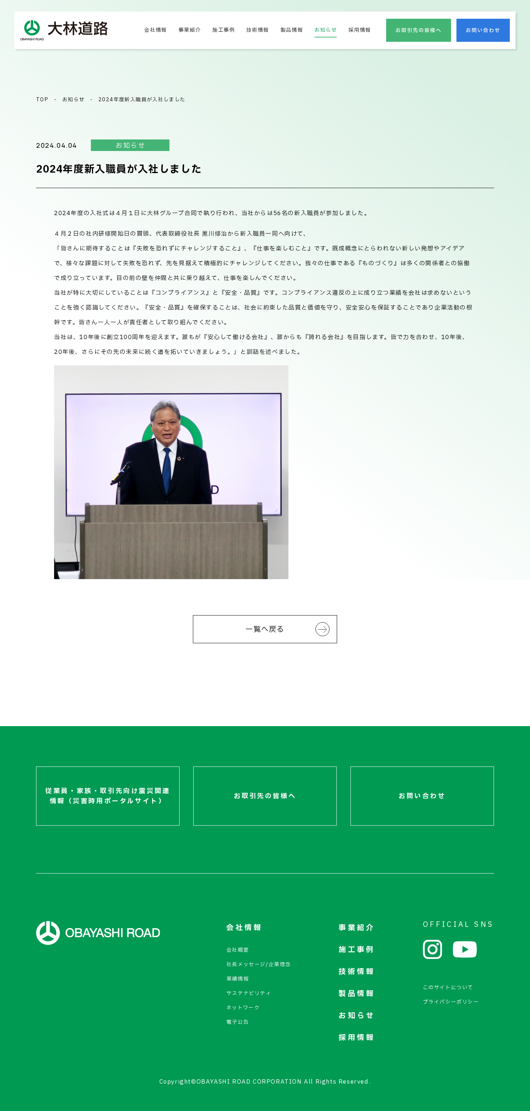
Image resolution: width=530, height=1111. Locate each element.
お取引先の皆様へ (419, 30)
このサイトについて (448, 987)
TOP (42, 99)
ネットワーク (243, 1008)
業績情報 (237, 979)
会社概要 (237, 950)
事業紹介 (189, 30)
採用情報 (359, 30)
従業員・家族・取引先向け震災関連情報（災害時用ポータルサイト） (107, 796)
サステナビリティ (248, 993)
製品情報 (292, 30)
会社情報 (155, 30)
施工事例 (223, 30)
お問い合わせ (483, 30)
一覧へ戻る (265, 629)
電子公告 (237, 1022)
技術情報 (257, 30)
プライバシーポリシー (451, 1002)
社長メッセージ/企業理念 (258, 964)
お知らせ (325, 30)
